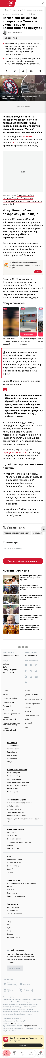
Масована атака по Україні (17, 786)
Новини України (13, 749)
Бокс (8, 925)
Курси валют (12, 836)
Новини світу (16, 10)
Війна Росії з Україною (17, 770)
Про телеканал (8, 702)
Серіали (10, 872)
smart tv (10, 990)
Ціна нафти (11, 833)
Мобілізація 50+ (13, 806)
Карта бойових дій (14, 776)
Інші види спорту (13, 937)
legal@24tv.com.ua (30, 1026)
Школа (9, 887)
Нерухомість (12, 904)
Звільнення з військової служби (19, 803)
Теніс (9, 931)
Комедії (10, 869)
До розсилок (14, 968)
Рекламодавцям (8, 710)
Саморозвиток (12, 893)
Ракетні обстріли (13, 773)
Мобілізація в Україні (17, 800)
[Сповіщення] (43, 3)
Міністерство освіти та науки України (21, 883)
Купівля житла (12, 910)
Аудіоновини (12, 759)
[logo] (10, 3)
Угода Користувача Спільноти (31, 695)
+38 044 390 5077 (31, 655)
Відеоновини (12, 755)
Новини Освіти (13, 880)
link (26, 665)
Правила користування (11, 714)
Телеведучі (7, 706)
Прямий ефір (12, 752)
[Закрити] (41, 1038)
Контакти (28, 707)
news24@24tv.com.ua (11, 655)
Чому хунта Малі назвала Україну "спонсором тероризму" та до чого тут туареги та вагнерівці (22, 200)
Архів (27, 719)
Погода (9, 762)
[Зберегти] (39, 71)
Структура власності (32, 715)
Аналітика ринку (13, 907)
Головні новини (13, 746)
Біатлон (10, 934)
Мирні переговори (14, 779)
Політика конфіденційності (9, 718)
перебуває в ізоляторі (14, 452)
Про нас (6, 690)
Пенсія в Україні (13, 849)
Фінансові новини (14, 839)
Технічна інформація (32, 704)
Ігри (26, 727)
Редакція (6, 694)
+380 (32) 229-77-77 (16, 1023)
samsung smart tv (26, 990)
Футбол (10, 928)
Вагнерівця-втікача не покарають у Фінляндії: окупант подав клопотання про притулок (33, 10)
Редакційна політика (10, 698)
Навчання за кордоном (16, 896)
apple (26, 984)
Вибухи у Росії (12, 789)
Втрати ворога (12, 792)
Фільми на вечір (13, 866)
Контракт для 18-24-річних (17, 813)
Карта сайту (29, 723)
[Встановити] (23, 1042)
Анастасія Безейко (15, 32)
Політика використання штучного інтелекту (11, 724)
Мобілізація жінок (14, 809)
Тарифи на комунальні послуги (19, 842)
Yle (12, 142)
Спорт (9, 921)
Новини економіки (15, 829)
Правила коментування (33, 700)
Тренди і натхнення (14, 913)
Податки (10, 845)
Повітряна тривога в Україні (18, 782)
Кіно (9, 856)
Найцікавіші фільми (14, 860)
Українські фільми (14, 863)
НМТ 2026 (10, 890)
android (10, 984)
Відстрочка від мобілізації (17, 816)
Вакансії (28, 711)
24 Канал (6, 10)
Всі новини (12, 743)
